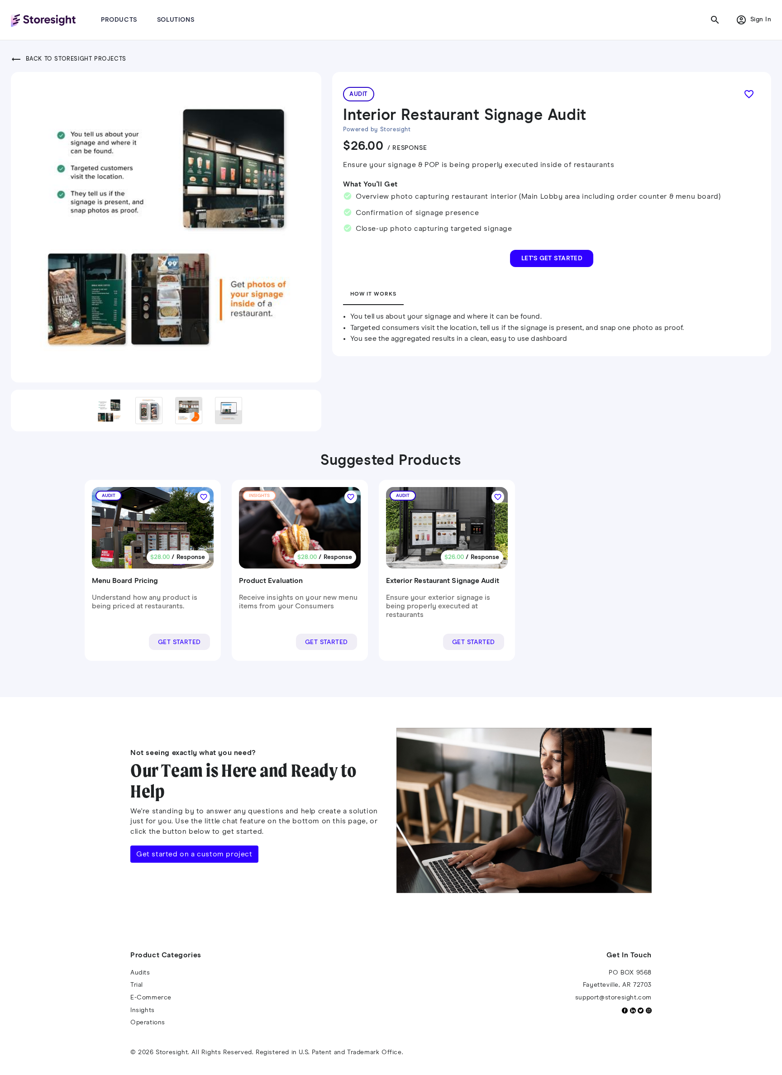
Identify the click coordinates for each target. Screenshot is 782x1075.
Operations (147, 1022)
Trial (136, 985)
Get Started (179, 642)
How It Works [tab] (373, 294)
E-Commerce (151, 997)
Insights (142, 1010)
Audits (140, 973)
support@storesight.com (613, 997)
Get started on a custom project (194, 854)
